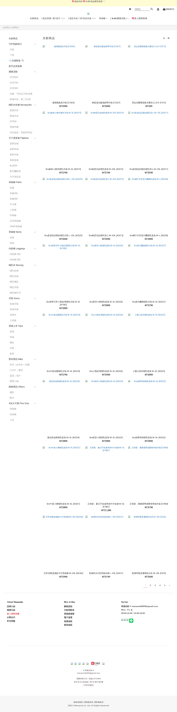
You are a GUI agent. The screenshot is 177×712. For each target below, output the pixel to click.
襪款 (12, 392)
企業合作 (11, 617)
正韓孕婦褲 (15, 221)
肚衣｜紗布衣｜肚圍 (20, 364)
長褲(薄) (14, 193)
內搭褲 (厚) (15, 259)
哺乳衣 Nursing (16, 265)
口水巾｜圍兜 (16, 370)
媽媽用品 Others (17, 386)
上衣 (12, 420)
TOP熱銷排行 (15, 44)
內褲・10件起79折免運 (21, 93)
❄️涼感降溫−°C (16, 60)
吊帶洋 (13, 315)
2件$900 (14, 88)
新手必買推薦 (15, 66)
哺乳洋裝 (14, 287)
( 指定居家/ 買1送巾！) (52, 18)
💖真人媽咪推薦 (139, 18)
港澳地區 (68, 621)
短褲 (12, 187)
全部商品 (6, 27)
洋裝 (12, 49)
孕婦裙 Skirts (15, 232)
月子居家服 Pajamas (19, 138)
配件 (12, 397)
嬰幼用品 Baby (16, 359)
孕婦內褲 (14, 127)
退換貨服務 (69, 613)
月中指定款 (15, 176)
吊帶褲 (13, 215)
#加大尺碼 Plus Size (19, 403)
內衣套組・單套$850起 (21, 132)
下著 (12, 55)
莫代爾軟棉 (15, 171)
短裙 (12, 237)
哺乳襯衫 (14, 281)
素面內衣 (14, 110)
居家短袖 (14, 143)
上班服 (13, 320)
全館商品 (34, 18)
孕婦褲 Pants (15, 182)
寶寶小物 (14, 381)
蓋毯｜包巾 (15, 375)
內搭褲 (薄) (15, 254)
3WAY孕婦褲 (16, 226)
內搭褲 (13, 414)
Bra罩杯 (13, 165)
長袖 (12, 337)
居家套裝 (14, 160)
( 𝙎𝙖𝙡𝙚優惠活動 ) (118, 18)
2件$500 (14, 77)
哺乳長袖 (14, 276)
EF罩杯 (13, 121)
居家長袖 (14, 149)
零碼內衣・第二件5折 (20, 99)
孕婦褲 (102, 18)
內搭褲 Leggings (17, 248)
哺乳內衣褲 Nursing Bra (20, 105)
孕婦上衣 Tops (16, 326)
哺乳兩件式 (15, 292)
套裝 (12, 353)
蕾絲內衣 (14, 116)
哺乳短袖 (14, 270)
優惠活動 (13, 71)
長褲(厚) (14, 198)
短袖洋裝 (14, 304)
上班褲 (13, 210)
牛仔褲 (13, 204)
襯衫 (12, 342)
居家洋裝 (14, 154)
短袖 (12, 331)
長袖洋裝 (14, 309)
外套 (12, 348)
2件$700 (14, 82)
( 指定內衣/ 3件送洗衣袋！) (81, 18)
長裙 (12, 243)
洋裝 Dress (14, 298)
